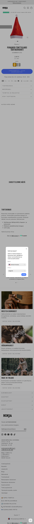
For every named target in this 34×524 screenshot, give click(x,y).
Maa (9, 261)
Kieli (9, 267)
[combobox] (14, 265)
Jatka (24, 274)
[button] (26, 249)
